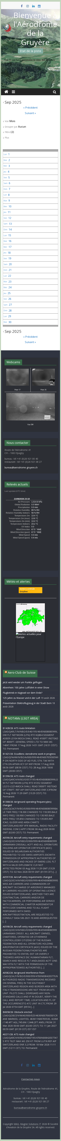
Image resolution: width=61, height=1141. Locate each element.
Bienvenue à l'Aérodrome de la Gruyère (35, 28)
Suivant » (30, 113)
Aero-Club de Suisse (21, 672)
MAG (16, 1124)
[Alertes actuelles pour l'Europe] (30, 634)
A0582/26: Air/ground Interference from (23, 972)
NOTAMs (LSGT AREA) (23, 718)
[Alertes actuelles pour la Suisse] (30, 604)
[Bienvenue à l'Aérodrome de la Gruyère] (6, 91)
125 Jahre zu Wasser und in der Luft (21, 697)
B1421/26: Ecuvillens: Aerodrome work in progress (29, 753)
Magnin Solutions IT (30, 1124)
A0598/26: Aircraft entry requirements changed (27, 926)
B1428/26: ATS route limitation (19, 728)
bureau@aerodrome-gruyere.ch (21, 467)
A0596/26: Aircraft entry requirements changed (27, 837)
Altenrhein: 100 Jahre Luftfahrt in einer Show (26, 687)
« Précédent (30, 107)
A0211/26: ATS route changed (18, 1034)
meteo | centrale (27, 589)
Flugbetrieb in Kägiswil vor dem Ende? (22, 692)
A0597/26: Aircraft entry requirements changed (27, 877)
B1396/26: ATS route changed (18, 776)
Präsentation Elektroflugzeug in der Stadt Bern (27, 703)
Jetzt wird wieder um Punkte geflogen (22, 682)
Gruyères (24, 592)
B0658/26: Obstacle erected (17, 1012)
